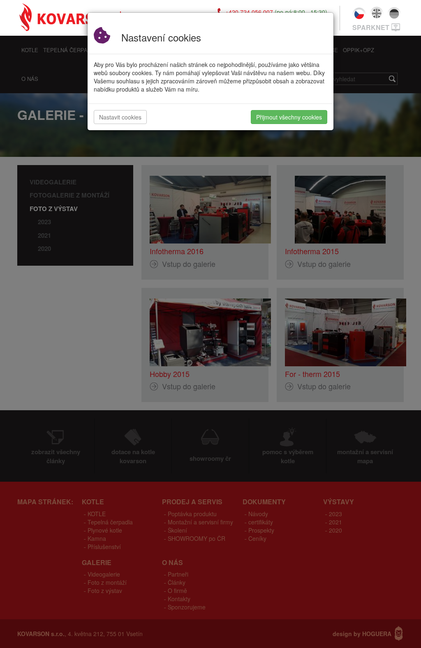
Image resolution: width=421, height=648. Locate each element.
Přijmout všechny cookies (289, 117)
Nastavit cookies (120, 117)
